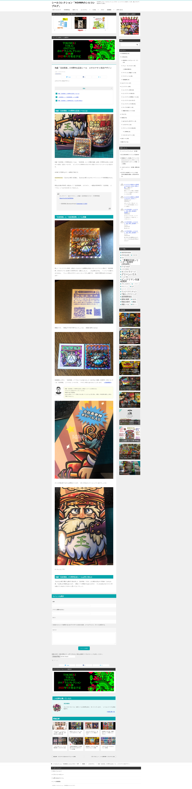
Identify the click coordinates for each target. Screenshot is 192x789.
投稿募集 (109, 9)
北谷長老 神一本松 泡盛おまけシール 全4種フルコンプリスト (108, 733)
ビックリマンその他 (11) (128, 93)
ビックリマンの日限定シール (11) (131, 97)
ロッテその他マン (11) (128, 107)
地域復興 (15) (126, 79)
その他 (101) (124, 57)
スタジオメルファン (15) (129, 135)
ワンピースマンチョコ (129, 291)
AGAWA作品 (67, 9)
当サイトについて (56, 9)
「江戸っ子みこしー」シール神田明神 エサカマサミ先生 (60, 747)
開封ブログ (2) (124, 142)
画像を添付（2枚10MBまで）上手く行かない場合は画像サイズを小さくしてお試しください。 (78, 654)
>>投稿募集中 (108, 382)
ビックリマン (84, 9)
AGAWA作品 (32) (125, 53)
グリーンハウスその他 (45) (129, 128)
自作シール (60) (125, 138)
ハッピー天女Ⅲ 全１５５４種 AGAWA (129, 440)
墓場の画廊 (125, 299)
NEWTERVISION (126, 252)
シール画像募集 (56, 781)
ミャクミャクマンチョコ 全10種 (129, 151)
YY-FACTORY (134, 255)
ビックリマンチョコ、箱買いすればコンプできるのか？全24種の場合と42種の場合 (129, 371)
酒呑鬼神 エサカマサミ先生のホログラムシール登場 (92, 747)
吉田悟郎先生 (127, 297)
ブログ (102, 9)
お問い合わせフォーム (58, 778)
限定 (134, 302)
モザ (132, 286)
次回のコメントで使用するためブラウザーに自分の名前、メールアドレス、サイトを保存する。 (79, 624)
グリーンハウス (129, 274)
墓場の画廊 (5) (127, 69)
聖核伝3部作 (126, 302)
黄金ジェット (134, 304)
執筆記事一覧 (111, 711)
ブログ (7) (123, 114)
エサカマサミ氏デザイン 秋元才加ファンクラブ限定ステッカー (92, 733)
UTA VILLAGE (125, 255)
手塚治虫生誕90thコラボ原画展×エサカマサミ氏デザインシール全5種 (76, 748)
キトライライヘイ (129, 272)
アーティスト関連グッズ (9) (129, 72)
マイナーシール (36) (127, 76)
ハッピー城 (125, 277)
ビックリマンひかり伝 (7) (129, 100)
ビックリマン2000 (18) (128, 90)
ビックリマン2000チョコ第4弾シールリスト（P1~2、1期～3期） (131, 186)
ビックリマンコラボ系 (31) (129, 103)
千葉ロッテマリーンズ (129, 294)
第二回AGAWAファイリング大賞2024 (130, 154)
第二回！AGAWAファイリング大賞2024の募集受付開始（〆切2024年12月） (130, 174)
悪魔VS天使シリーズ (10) (129, 110)
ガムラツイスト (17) (126, 83)
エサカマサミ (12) (127, 124)
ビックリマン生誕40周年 (129, 280)
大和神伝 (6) (127, 131)
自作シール (75, 9)
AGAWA (126, 212)
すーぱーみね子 (126, 266)
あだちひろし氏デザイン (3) (129, 121)
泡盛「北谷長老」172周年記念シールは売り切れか (70, 100)
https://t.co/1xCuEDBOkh (66, 198)
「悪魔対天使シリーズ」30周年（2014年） (129, 262)
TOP (66, 763)
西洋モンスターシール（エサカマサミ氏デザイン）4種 (76, 732)
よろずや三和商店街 (125, 269)
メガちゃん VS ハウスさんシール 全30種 (108, 747)
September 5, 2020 (81, 203)
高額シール (125, 304)
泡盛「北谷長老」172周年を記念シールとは (68, 93)
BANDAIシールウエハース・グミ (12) (130, 61)
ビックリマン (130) (125, 86)
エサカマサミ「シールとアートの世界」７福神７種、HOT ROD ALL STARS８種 (60, 733)
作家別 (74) (124, 117)
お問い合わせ (119, 9)
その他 (94, 9)
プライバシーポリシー (58, 774)
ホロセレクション (125, 286)
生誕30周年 (134, 299)
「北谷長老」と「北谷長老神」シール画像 (68, 97)
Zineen (123, 257)
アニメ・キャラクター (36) (129, 65)
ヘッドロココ (135, 283)
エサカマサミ (58, 73)
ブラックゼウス (126, 283)
